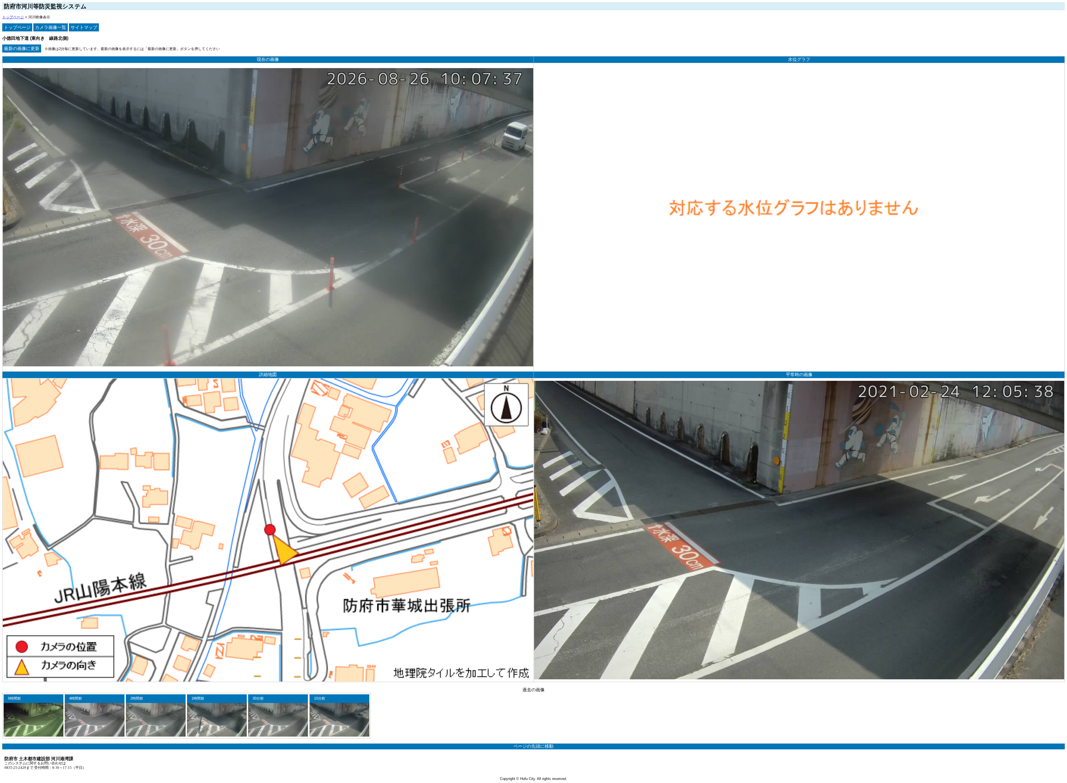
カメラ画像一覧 (50, 27)
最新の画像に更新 (21, 48)
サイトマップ (84, 27)
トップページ (13, 17)
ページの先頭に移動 (533, 746)
